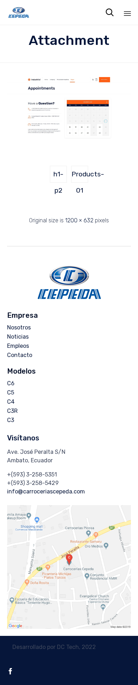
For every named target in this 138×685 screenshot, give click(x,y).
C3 (10, 420)
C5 (10, 392)
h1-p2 (58, 176)
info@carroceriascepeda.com (46, 491)
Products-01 (79, 176)
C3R (12, 411)
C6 (11, 383)
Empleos (18, 345)
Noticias (18, 336)
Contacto (19, 355)
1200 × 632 (79, 220)
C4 (11, 401)
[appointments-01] (69, 140)
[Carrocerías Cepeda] (18, 12)
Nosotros (19, 327)
